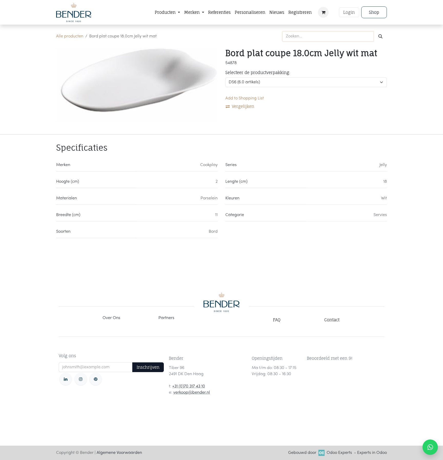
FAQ (276, 319)
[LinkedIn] (65, 379)
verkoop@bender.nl (191, 393)
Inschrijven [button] (148, 367)
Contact (331, 319)
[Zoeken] (380, 36)
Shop (374, 12)
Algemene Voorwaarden (119, 453)
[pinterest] (95, 379)
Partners (166, 318)
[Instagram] (81, 379)
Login (349, 12)
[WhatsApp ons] (430, 447)
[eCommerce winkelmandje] (323, 12)
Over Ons (111, 318)
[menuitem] (167, 12)
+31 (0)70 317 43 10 (188, 386)
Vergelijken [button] (243, 106)
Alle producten (69, 36)
